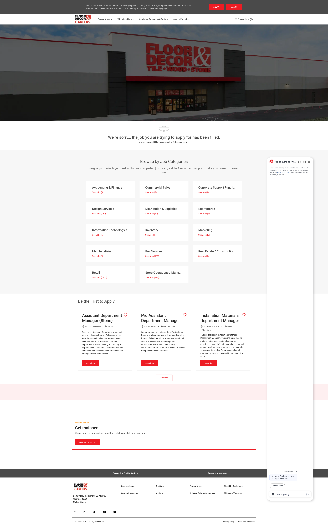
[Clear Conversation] (299, 162)
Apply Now (90, 363)
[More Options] (273, 494)
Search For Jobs (180, 19)
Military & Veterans (233, 493)
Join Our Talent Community (202, 493)
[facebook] (75, 512)
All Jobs (159, 493)
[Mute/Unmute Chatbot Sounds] (304, 162)
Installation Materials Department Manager (219, 318)
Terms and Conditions (246, 521)
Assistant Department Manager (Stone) (102, 318)
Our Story (160, 486)
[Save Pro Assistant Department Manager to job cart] (185, 315)
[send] (307, 494)
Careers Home (128, 486)
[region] (290, 327)
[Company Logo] (84, 19)
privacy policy (283, 172)
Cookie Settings (155, 8)
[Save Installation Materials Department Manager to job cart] (244, 315)
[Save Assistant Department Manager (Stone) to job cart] (126, 315)
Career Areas (196, 486)
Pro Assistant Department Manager (160, 318)
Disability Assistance (233, 486)
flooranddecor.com (130, 493)
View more (164, 378)
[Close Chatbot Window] (309, 162)
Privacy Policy (228, 521)
